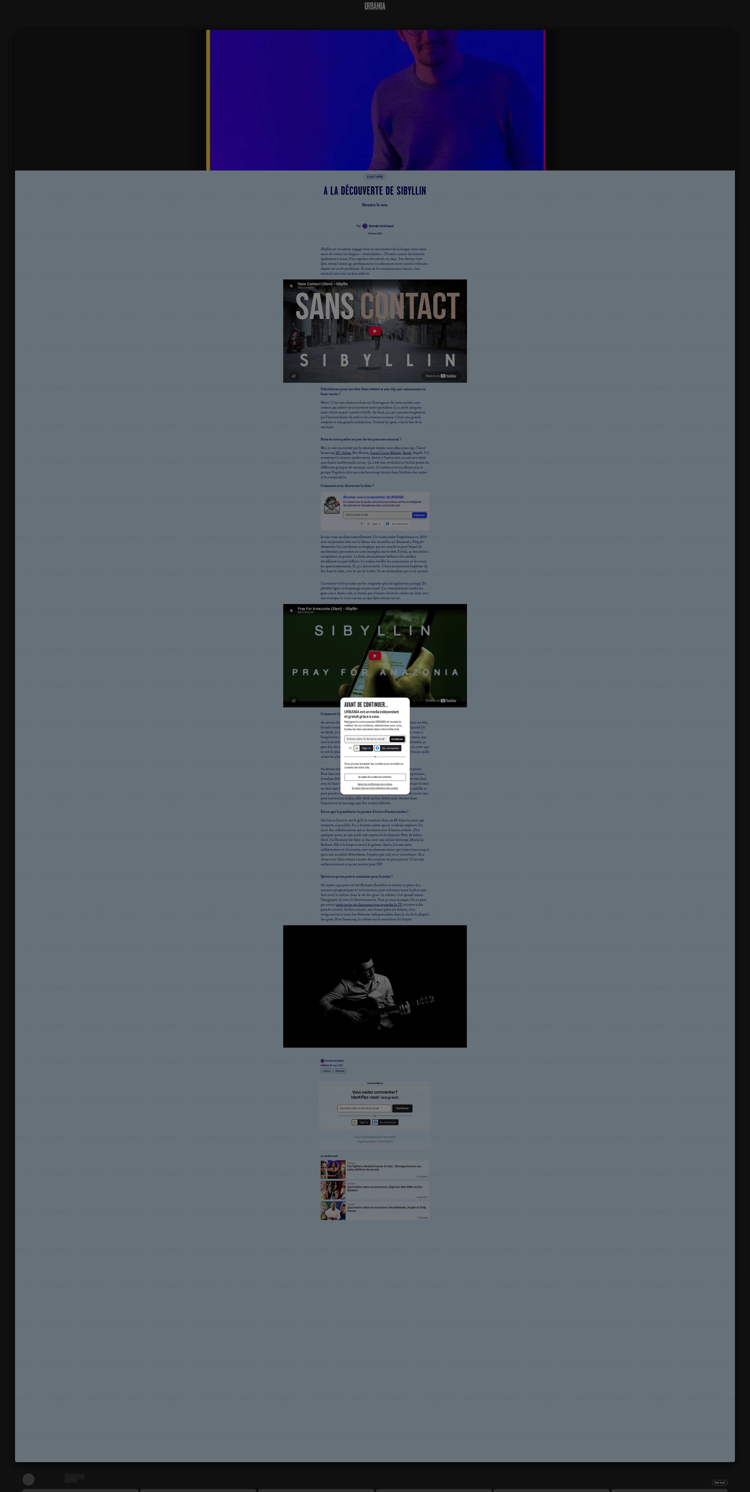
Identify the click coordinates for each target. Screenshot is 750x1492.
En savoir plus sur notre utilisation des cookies (375, 788)
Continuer (397, 739)
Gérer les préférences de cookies (375, 784)
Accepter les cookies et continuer (375, 777)
